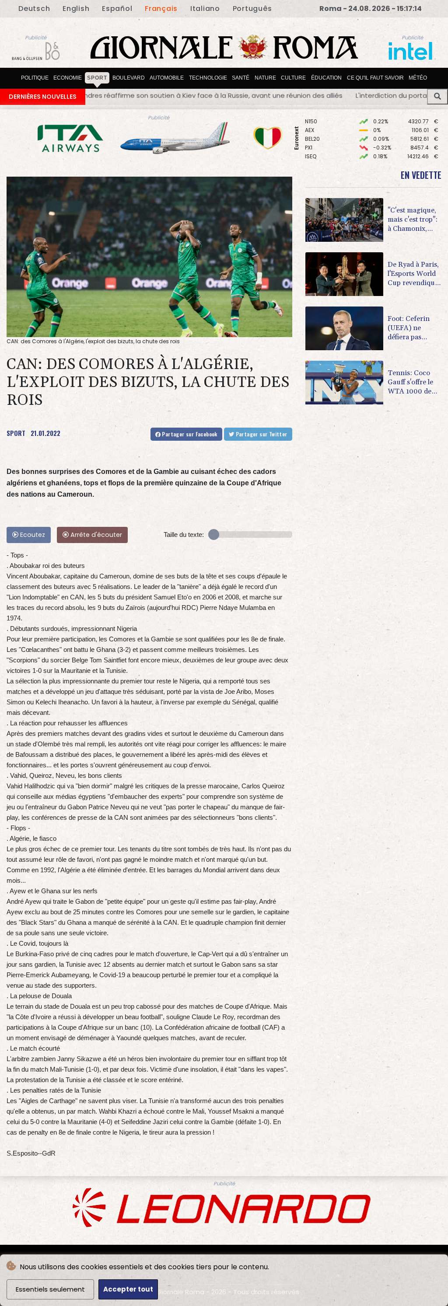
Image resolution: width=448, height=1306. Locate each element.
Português (252, 8)
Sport (97, 78)
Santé (240, 78)
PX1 (308, 125)
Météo (418, 78)
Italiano (205, 8)
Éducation (326, 78)
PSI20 (312, 152)
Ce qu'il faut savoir (375, 78)
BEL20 (312, 117)
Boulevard (128, 78)
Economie (67, 78)
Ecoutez (31, 534)
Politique (35, 78)
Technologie (208, 78)
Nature (265, 78)
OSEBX (313, 143)
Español (117, 8)
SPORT (16, 433)
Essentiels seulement (50, 1289)
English (76, 8)
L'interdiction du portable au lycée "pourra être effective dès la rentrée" (282, 95)
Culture (293, 78)
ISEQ (310, 134)
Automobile (167, 78)
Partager (189, 434)
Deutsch (34, 8)
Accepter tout (128, 1289)
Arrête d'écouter (95, 534)
